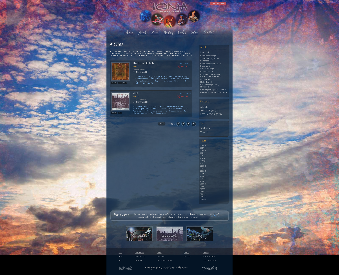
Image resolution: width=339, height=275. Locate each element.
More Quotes (214, 216)
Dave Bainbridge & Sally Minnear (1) (209, 86)
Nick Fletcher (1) (206, 72)
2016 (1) (203, 151)
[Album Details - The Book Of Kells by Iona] (122, 71)
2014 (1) (203, 153)
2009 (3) (203, 163)
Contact (206, 253)
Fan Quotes (139, 260)
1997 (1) (203, 189)
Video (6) (204, 132)
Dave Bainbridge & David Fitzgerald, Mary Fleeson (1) (210, 75)
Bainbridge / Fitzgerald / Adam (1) (213, 90)
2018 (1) (203, 145)
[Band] (142, 31)
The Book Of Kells (143, 63)
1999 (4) (203, 186)
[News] (155, 31)
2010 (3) (203, 161)
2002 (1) (203, 181)
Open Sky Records (209, 260)
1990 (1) (203, 199)
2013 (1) (203, 156)
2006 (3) (203, 171)
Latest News (139, 253)
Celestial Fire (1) (206, 79)
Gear (120, 260)
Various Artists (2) (207, 69)
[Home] (129, 31)
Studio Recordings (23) (209, 108)
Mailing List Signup (209, 256)
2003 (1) (203, 179)
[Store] (194, 31)
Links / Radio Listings (164, 260)
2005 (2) (203, 174)
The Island (187, 256)
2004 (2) (203, 176)
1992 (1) (203, 197)
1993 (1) (203, 194)
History (121, 256)
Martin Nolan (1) (206, 82)
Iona (135, 93)
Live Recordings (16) (211, 114)
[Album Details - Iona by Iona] (122, 101)
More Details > (185, 64)
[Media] (182, 31)
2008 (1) (203, 166)
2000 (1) (203, 184)
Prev (161, 123)
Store (159, 253)
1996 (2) (203, 192)
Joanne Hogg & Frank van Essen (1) (213, 92)
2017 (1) (203, 148)
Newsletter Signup (218, 3)
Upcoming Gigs (140, 256)
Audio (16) (205, 128)
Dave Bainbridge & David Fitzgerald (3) (210, 65)
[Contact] (208, 31)
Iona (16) (204, 52)
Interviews (161, 256)
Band (120, 253)
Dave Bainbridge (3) (208, 56)
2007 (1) (203, 168)
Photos (186, 253)
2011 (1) (202, 158)
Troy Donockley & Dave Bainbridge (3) (209, 59)
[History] (168, 31)
